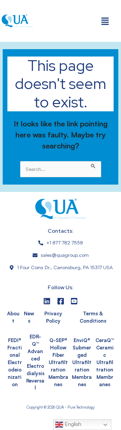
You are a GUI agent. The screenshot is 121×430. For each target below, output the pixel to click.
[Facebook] (60, 301)
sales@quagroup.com (65, 255)
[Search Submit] (93, 165)
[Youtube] (74, 301)
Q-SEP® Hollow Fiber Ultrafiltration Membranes (58, 362)
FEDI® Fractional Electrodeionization (14, 362)
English (72, 424)
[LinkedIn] (47, 301)
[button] (105, 21)
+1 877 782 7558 (64, 242)
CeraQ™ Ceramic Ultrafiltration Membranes (104, 362)
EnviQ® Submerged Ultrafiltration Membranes (82, 362)
